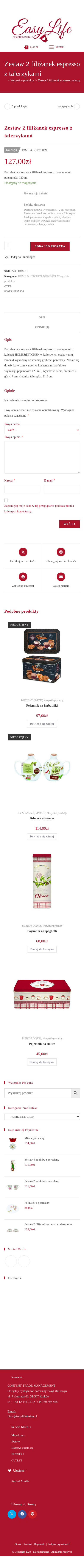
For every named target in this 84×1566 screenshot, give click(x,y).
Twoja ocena (12, 424)
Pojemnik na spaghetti (42, 931)
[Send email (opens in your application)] (46, 5)
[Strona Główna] (5, 80)
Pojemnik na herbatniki (42, 705)
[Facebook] (37, 5)
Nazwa (9, 480)
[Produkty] (77, 106)
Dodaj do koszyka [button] (42, 949)
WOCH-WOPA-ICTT (31, 700)
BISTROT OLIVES (31, 925)
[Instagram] (41, 5)
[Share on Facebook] (22, 1514)
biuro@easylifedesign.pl (22, 1416)
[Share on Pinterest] (32, 1514)
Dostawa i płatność (22, 1447)
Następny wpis (65, 106)
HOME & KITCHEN (30, 276)
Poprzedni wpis (19, 106)
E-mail (49, 480)
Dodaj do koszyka (50, 246)
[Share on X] (12, 1514)
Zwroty (15, 1441)
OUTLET (16, 1460)
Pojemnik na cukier (42, 1043)
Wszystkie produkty (53, 700)
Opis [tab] (42, 317)
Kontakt (27, 1544)
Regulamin (39, 1544)
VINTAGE (41, 813)
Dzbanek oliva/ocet (42, 818)
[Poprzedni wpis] (7, 106)
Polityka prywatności (58, 1544)
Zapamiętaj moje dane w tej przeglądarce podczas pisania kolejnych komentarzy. (39, 508)
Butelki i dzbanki (25, 813)
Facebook (14, 1278)
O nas (18, 1544)
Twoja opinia (13, 437)
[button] (19, 257)
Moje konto (18, 1435)
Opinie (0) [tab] (42, 327)
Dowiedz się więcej (42, 723)
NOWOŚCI (49, 276)
